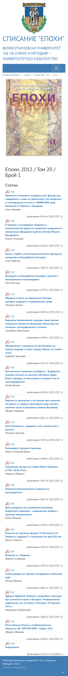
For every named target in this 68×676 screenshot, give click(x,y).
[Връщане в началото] (63, 672)
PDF (12, 192)
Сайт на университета (15, 667)
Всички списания (11, 74)
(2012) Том (42, 74)
